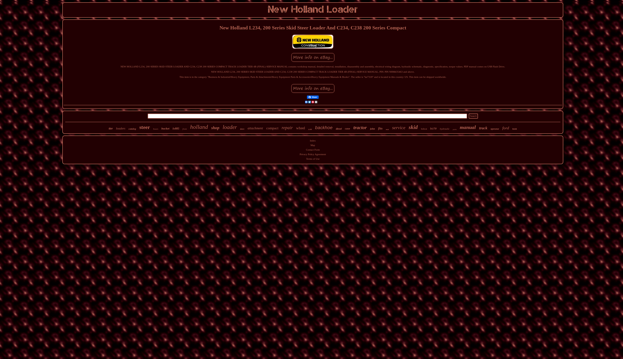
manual (468, 127)
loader (230, 127)
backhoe (324, 127)
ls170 (433, 128)
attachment (255, 128)
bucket (165, 128)
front (185, 129)
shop (215, 127)
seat (387, 129)
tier (111, 128)
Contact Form (313, 149)
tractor (360, 127)
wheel (300, 128)
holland (199, 127)
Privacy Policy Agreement (313, 154)
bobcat (424, 129)
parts (455, 129)
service (398, 127)
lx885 (176, 128)
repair (287, 127)
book (514, 129)
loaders (120, 128)
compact (272, 128)
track (483, 128)
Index (313, 140)
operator (495, 129)
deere (242, 129)
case (347, 128)
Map (313, 145)
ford (505, 128)
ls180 (310, 129)
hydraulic (445, 129)
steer (144, 127)
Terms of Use (313, 159)
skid (413, 127)
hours (155, 129)
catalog (132, 129)
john (372, 128)
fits (380, 128)
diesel (339, 128)
